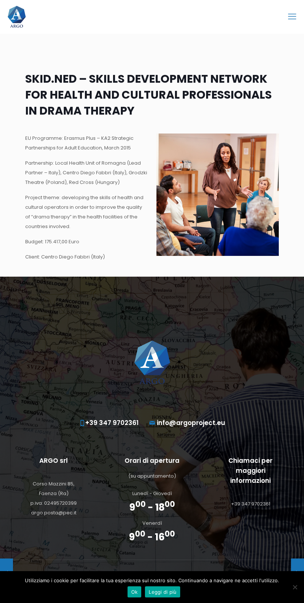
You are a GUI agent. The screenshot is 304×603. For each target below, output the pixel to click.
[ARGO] (16, 16)
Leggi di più (162, 592)
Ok (134, 592)
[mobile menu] (292, 16)
